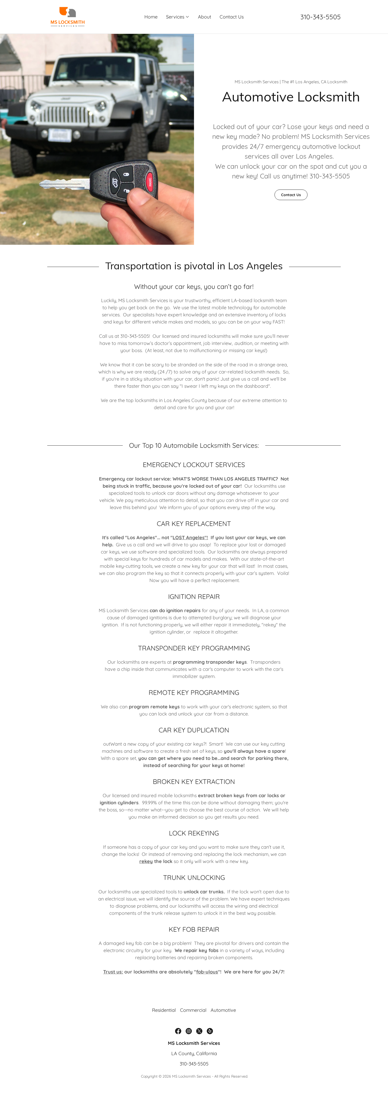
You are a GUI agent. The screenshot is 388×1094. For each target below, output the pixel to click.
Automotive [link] (223, 1010)
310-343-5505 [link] (320, 17)
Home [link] (151, 17)
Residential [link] (164, 1010)
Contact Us (291, 194)
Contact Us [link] (232, 17)
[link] (67, 16)
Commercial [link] (193, 1010)
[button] (178, 17)
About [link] (204, 17)
